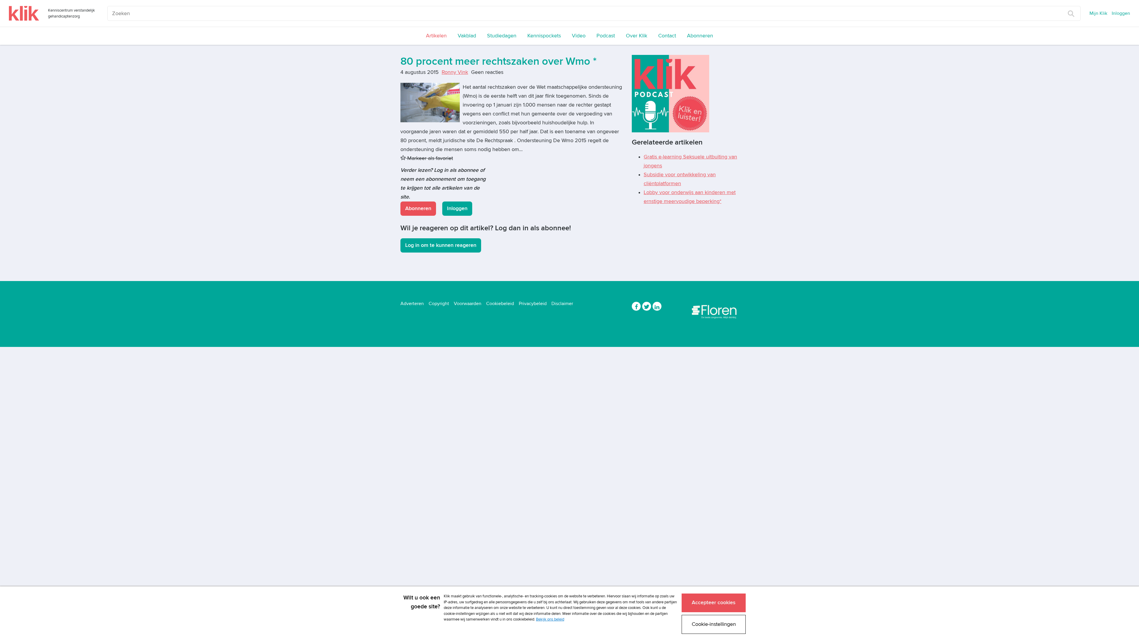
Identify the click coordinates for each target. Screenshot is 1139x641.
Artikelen (436, 36)
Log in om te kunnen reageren (440, 245)
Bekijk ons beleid (550, 619)
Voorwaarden (467, 304)
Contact (667, 36)
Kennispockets (544, 36)
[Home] (24, 13)
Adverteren (412, 304)
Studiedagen (501, 36)
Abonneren (700, 36)
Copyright (439, 304)
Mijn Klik (1098, 13)
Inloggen (1121, 13)
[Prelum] (715, 310)
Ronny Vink (455, 72)
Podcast (605, 36)
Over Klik (636, 36)
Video (579, 36)
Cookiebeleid (500, 304)
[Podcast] (670, 93)
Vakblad (467, 36)
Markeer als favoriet (429, 158)
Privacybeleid (533, 304)
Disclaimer (562, 304)
